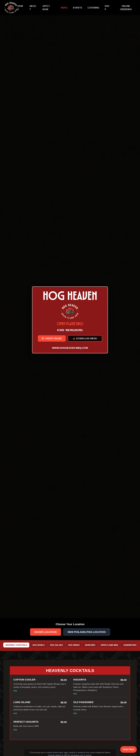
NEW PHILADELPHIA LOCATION (87, 632)
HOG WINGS (74, 645)
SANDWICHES (129, 645)
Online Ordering (126, 8)
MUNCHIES (90, 645)
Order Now (128, 749)
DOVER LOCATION (45, 632)
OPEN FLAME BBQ (109, 645)
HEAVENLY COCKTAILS (16, 645)
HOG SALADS (56, 645)
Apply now (46, 8)
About (32, 8)
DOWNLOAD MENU (86, 338)
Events (77, 7)
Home (20, 8)
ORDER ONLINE (53, 338)
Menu (64, 7)
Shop (107, 8)
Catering (93, 7)
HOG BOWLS (39, 645)
